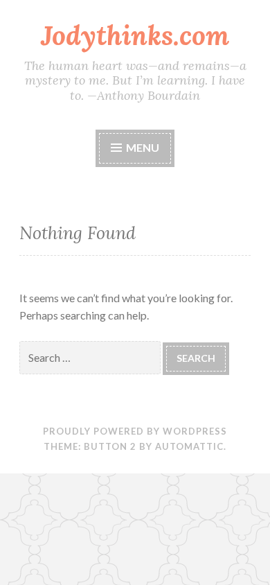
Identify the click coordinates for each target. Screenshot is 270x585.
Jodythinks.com (135, 35)
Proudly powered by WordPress (135, 431)
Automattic (189, 446)
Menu (141, 147)
